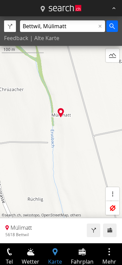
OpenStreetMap (54, 215)
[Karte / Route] (43, 9)
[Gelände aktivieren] (112, 55)
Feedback (16, 38)
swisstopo (31, 215)
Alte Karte (46, 38)
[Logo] (65, 8)
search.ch (13, 215)
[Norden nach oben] (112, 71)
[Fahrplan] (110, 230)
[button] (61, 112)
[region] (61, 129)
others (75, 215)
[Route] (93, 230)
